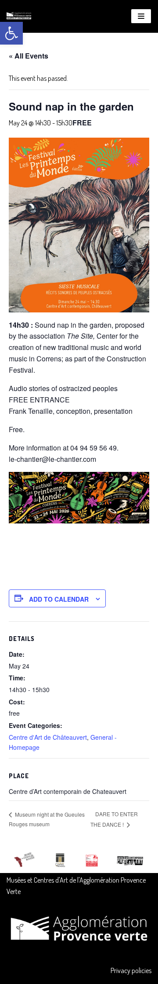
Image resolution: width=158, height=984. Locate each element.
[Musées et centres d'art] (19, 16)
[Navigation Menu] (141, 16)
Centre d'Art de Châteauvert (48, 737)
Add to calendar (59, 599)
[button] (11, 33)
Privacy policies (131, 970)
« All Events (28, 56)
